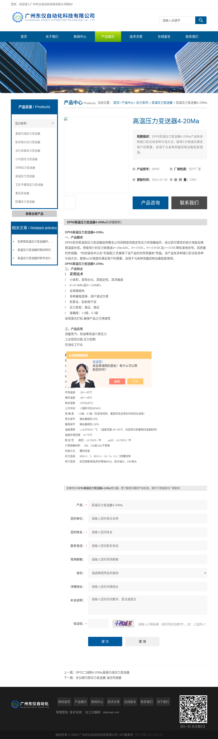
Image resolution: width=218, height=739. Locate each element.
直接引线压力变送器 (27, 133)
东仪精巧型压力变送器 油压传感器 (98, 677)
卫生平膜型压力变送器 (29, 184)
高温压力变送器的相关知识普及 (36, 249)
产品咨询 (150, 202)
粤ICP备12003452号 (148, 734)
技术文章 (136, 36)
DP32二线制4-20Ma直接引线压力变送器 (102, 672)
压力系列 (20, 123)
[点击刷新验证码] (123, 623)
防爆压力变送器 (25, 201)
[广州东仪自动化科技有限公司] (58, 20)
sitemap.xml (111, 712)
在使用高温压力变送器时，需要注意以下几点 (45, 241)
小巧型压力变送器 (26, 159)
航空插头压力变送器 (27, 142)
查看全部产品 (34, 213)
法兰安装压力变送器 (27, 150)
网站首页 (64, 701)
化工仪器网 (92, 712)
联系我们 (192, 36)
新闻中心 (80, 36)
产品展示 (108, 36)
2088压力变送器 (25, 167)
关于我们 (52, 36)
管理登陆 (62, 712)
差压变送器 (22, 193)
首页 (24, 36)
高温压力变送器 (25, 176)
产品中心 (128, 102)
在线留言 (164, 36)
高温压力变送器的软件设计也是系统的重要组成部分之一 (52, 258)
